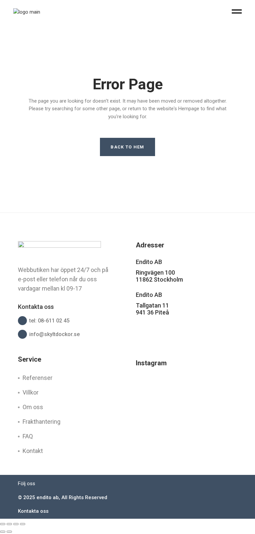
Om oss (33, 406)
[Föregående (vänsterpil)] (2, 532)
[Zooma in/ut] (2, 524)
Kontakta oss (33, 511)
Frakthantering (41, 421)
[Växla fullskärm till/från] (9, 524)
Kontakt (33, 450)
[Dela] (16, 524)
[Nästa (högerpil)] (9, 532)
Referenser (37, 377)
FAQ (28, 436)
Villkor (31, 392)
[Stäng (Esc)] (22, 524)
